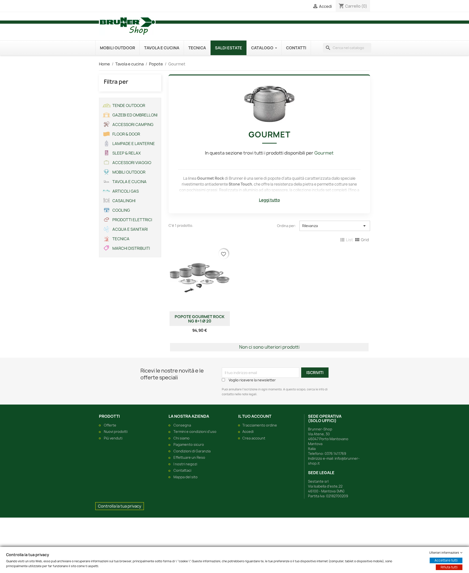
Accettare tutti (446, 560)
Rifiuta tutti (449, 567)
